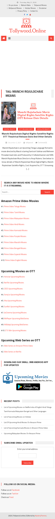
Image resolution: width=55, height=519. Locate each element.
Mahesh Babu (26, 5)
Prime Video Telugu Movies (15, 206)
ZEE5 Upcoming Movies (13, 288)
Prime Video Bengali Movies (15, 248)
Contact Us (34, 11)
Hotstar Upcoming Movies (14, 276)
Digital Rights (9, 129)
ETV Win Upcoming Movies (15, 330)
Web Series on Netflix (12, 351)
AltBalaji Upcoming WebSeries (16, 324)
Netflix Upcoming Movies (14, 282)
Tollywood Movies (40, 5)
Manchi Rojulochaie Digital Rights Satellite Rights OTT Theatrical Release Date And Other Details (27, 135)
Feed (11, 497)
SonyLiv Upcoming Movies (14, 294)
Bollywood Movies (15, 8)
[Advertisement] (27, 63)
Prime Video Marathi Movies (15, 242)
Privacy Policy (22, 11)
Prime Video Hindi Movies (14, 224)
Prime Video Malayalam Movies (16, 218)
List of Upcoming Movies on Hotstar (17, 416)
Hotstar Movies (30, 8)
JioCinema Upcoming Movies (15, 312)
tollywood (29, 142)
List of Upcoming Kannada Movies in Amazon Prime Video (26, 427)
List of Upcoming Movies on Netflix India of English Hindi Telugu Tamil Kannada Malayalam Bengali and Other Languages (28, 409)
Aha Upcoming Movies (13, 300)
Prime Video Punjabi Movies (15, 236)
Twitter (15, 493)
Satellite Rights (43, 129)
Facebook (16, 490)
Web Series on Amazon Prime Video (18, 345)
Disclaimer (43, 8)
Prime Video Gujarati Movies (15, 254)
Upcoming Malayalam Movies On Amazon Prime (22, 433)
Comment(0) (42, 142)
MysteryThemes (41, 515)
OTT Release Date (26, 129)
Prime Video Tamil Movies (14, 212)
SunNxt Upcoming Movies (14, 306)
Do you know (13, 5)
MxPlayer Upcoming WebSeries (16, 318)
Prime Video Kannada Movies (16, 230)
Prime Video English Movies (16, 260)
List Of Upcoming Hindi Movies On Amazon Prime (22, 422)
